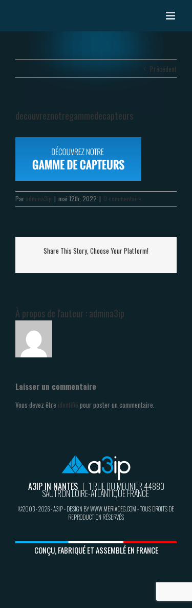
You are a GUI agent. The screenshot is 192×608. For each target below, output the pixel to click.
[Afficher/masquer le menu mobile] (171, 15)
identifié (68, 405)
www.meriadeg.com (113, 509)
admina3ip (39, 198)
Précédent (163, 69)
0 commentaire (122, 198)
